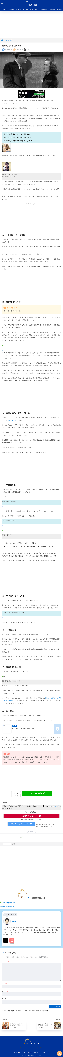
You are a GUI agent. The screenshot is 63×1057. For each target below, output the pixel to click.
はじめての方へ (18, 1052)
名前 (4, 983)
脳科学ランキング (29, 816)
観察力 (12, 9)
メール (5, 991)
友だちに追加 (36, 793)
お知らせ (5, 9)
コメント (6, 961)
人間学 (60, 9)
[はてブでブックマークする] (35, 837)
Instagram (12, 943)
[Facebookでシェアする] (28, 837)
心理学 (26, 9)
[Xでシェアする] (21, 837)
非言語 (19, 9)
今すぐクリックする (19, 824)
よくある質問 (28, 1052)
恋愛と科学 (44, 9)
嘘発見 (13, 844)
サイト (4, 998)
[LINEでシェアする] (41, 837)
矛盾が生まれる (12, 420)
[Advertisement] (31, 25)
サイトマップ (45, 1052)
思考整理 (52, 9)
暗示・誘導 (34, 9)
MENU (59, 1054)
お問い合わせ (36, 1052)
